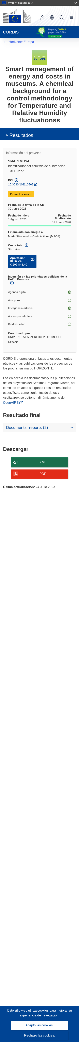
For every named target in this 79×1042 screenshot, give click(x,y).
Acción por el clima (20, 316)
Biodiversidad (16, 324)
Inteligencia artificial (20, 308)
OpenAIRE (11, 402)
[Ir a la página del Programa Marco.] (39, 57)
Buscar (61, 17)
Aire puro (14, 300)
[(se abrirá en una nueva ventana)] (17, 16)
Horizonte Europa (21, 42)
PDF (43, 474)
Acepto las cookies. (39, 1025)
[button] (52, 17)
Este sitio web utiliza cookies (28, 1010)
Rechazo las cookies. (39, 1035)
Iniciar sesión (42, 17)
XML (43, 462)
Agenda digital (17, 292)
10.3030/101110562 (20, 184)
